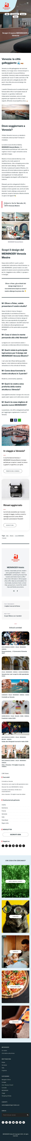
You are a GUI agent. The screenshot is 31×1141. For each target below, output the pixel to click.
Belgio (3, 1062)
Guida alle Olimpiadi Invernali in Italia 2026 (15, 741)
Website (13, 591)
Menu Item (3, 846)
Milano (17, 715)
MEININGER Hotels (15, 567)
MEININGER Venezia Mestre (10, 147)
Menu (27, 3)
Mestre (11, 535)
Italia (7, 14)
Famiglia (4, 1082)
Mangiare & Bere (6, 1079)
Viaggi (15, 16)
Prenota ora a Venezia (12, 471)
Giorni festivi (6, 715)
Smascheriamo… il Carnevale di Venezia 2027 (14, 652)
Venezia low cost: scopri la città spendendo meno (15, 675)
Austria (4, 804)
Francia (4, 811)
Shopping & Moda (6, 1096)
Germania (4, 814)
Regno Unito (5, 823)
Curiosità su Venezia (8, 697)
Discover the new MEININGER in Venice (13, 787)
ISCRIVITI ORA (15, 834)
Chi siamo (4, 1050)
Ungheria (4, 1070)
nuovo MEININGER (19, 535)
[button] (11, 420)
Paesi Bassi (5, 820)
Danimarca (5, 808)
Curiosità (4, 694)
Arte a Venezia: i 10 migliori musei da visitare (13, 765)
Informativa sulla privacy (8, 1053)
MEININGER (14, 14)
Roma (22, 715)
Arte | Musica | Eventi (8, 646)
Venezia (23, 14)
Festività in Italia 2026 (9, 718)
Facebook (17, 591)
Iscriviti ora (10, 525)
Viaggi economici (24, 671)
